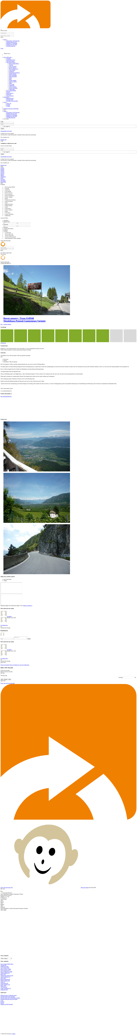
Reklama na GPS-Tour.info (7, 1004)
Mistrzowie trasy (10, 98)
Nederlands (3, 176)
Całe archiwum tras (10, 62)
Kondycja (5, 229)
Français (2, 173)
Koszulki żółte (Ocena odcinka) (8, 996)
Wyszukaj (8, 58)
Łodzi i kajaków (12, 86)
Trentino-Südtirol (7, 324)
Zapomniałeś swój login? (6, 131)
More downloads (85, 887)
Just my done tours (9, 235)
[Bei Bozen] (68, 498)
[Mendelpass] (68, 549)
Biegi (10, 79)
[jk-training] (4, 617)
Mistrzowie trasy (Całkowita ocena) (9, 995)
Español (2, 171)
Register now (4, 139)
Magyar (2, 174)
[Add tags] (68, 677)
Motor (10, 83)
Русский (3, 179)
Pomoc (5, 39)
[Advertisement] (68, 407)
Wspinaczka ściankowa (14, 72)
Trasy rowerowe (12, 66)
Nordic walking (12, 80)
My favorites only (9, 234)
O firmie (8, 106)
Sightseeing (11, 85)
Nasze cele (8, 103)
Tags (6, 675)
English (2, 170)
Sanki (10, 77)
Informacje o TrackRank (11, 43)
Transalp (11, 65)
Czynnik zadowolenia (8, 228)
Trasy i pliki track (7, 57)
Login (2, 48)
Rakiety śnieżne (12, 74)
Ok (1, 909)
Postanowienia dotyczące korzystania (9, 999)
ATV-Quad (11, 84)
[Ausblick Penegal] (68, 446)
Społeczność (6, 97)
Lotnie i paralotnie (13, 88)
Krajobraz (5, 227)
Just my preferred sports (10, 236)
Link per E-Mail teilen (24, 665)
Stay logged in (6, 126)
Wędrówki (11, 71)
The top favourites (10, 61)
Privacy (2, 1003)
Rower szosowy (12, 67)
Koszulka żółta (9, 99)
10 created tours (4, 625)
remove (5, 679)
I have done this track (7, 892)
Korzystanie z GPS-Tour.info (13, 40)
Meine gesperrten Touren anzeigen (13, 238)
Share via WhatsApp (14, 665)
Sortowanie (6, 262)
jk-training (9, 616)
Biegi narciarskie (13, 76)
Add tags (3, 675)
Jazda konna (12, 89)
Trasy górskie (12, 70)
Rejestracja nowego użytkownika (10, 108)
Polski (2, 178)
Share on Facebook (5, 665)
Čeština (2, 167)
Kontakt (8, 104)
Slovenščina (3, 182)
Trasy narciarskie (13, 75)
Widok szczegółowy (27, 605)
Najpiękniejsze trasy (10, 59)
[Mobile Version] (3, 343)
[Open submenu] (12, 57)
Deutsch (2, 169)
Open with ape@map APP (7, 887)
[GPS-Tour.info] (68, 28)
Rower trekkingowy (13, 68)
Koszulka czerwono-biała (12, 101)
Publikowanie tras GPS (11, 42)
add (2, 679)
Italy (2, 324)
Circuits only (8, 232)
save (10, 679)
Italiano (2, 175)
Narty (6, 202)
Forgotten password (10, 46)
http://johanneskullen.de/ (6, 396)
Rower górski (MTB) (14, 63)
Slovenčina (3, 180)
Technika (5, 231)
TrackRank (5, 220)
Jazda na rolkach (13, 81)
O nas (4, 102)
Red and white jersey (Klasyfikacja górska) (10, 998)
